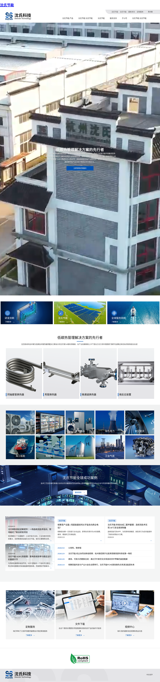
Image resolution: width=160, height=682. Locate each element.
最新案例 (78, 492)
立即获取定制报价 (80, 168)
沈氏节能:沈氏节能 (85, 18)
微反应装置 (125, 394)
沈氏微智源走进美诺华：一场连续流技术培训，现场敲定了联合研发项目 (29, 530)
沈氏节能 (7, 5)
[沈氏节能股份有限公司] (18, 16)
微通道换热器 (89, 394)
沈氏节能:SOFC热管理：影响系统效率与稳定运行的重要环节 (29, 558)
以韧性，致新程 (74, 548)
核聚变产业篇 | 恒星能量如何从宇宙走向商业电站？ (78, 526)
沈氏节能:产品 (67, 18)
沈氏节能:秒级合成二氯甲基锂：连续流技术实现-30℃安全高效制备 (127, 526)
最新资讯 (131, 12)
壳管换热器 (51, 394)
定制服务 (140, 12)
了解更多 (8, 322)
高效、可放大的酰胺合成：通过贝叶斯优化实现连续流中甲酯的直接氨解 (98, 559)
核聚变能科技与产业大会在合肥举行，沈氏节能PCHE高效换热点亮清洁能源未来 (101, 565)
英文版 (150, 12)
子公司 (124, 18)
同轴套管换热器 (15, 394)
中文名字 (150, 674)
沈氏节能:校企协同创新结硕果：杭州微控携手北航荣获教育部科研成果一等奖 (100, 554)
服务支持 (113, 18)
